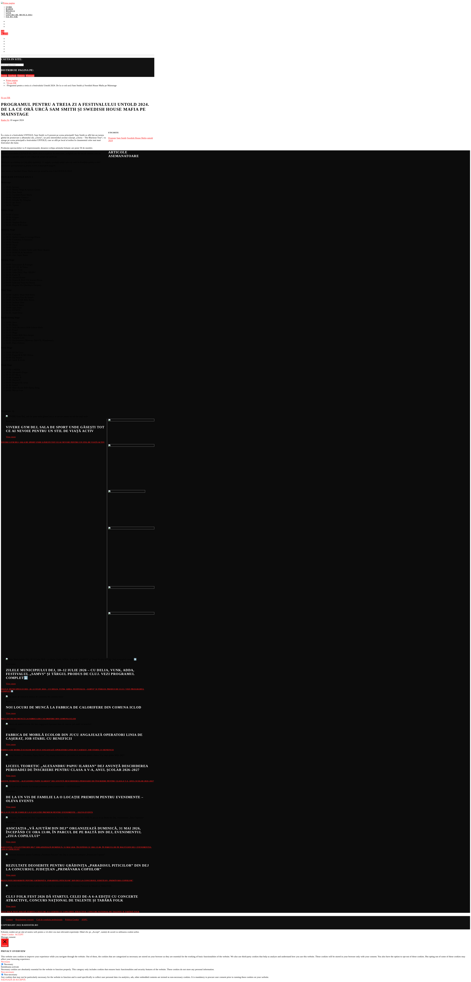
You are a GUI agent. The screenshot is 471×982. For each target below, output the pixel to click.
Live (8, 13)
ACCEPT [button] (19, 934)
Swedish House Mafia (137, 138)
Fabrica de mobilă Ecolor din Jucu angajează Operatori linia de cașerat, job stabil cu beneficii (57, 750)
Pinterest (21, 75)
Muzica (10, 11)
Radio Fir (5, 120)
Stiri (9, 7)
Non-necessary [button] (7, 972)
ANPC (84, 919)
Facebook (12, 75)
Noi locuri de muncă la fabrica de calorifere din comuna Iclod (38, 719)
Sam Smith (121, 138)
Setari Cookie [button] (8, 934)
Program (112, 138)
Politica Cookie (72, 919)
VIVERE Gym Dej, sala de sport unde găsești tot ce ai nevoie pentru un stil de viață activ (53, 442)
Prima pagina (12, 80)
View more (11, 437)
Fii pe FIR (12, 17)
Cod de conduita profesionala (49, 919)
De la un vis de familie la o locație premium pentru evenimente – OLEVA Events (47, 812)
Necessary (8, 964)
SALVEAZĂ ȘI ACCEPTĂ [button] (13, 979)
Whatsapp (30, 75)
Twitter (4, 75)
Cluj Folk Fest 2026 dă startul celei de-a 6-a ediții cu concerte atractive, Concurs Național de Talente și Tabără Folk (70, 912)
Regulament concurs (24, 919)
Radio (9, 9)
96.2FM (4, 34)
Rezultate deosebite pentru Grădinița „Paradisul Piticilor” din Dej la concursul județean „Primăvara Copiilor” (67, 880)
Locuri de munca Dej (19, 15)
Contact (9, 919)
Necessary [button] (5, 961)
